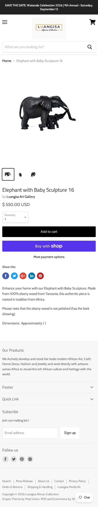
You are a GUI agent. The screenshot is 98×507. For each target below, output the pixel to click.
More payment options (49, 257)
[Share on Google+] (23, 275)
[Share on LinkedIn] (31, 275)
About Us (43, 481)
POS (43, 499)
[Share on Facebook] (5, 275)
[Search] (90, 47)
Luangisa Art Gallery (21, 197)
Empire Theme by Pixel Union (20, 499)
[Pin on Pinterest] (40, 275)
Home (6, 61)
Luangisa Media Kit (68, 487)
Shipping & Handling (39, 487)
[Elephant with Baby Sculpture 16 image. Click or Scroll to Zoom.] (49, 116)
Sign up (70, 433)
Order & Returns (12, 487)
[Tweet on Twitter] (14, 275)
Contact (59, 481)
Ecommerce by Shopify (67, 499)
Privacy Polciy (77, 481)
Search (6, 481)
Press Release (24, 481)
